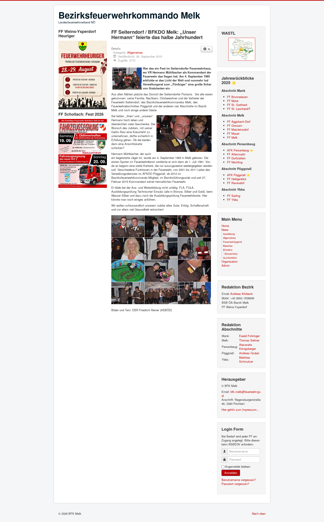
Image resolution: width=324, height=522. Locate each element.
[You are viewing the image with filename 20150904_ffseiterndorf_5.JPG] (161, 271)
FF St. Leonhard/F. (239, 109)
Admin (226, 266)
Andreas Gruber (249, 353)
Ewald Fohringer (249, 336)
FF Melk (232, 137)
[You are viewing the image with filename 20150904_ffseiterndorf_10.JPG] (161, 226)
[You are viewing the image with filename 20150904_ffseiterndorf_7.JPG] (127, 293)
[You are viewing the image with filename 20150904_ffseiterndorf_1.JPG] (127, 226)
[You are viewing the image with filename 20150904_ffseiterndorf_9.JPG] (194, 293)
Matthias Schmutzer (246, 359)
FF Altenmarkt (236, 154)
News (225, 230)
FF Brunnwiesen (237, 97)
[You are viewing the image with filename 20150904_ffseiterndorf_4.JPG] (127, 271)
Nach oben (259, 513)
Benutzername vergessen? (239, 480)
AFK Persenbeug (238, 150)
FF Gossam (234, 125)
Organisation (230, 262)
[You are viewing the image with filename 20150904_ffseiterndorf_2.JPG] (161, 248)
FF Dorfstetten (236, 158)
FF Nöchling (234, 162)
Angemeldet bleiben (237, 467)
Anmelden (230, 473)
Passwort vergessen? (235, 484)
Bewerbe (228, 245)
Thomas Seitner (249, 340)
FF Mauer (233, 133)
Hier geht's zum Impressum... (240, 409)
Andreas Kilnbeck (241, 294)
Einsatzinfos (231, 253)
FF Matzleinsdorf (238, 129)
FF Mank (232, 101)
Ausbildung (229, 234)
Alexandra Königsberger (247, 347)
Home (225, 226)
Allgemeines (135, 52)
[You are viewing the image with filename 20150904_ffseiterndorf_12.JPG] (127, 248)
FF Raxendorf (235, 183)
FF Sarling (233, 196)
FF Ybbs (232, 200)
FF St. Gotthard (237, 105)
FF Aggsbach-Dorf (238, 121)
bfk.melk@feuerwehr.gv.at (241, 394)
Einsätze (227, 249)
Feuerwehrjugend (232, 241)
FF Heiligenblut (236, 179)
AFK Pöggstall (236, 175)
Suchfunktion (230, 257)
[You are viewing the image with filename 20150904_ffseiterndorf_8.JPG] (161, 293)
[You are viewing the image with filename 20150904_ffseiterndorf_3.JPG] (194, 248)
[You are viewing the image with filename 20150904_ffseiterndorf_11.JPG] (194, 226)
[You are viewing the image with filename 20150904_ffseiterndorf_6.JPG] (194, 271)
